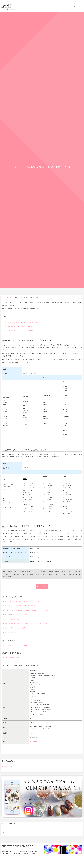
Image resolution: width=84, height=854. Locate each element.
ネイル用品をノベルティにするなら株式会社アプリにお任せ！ (21, 605)
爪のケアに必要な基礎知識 (12, 657)
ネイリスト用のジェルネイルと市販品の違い (16, 628)
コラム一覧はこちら (7, 766)
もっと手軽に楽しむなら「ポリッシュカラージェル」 (21, 326)
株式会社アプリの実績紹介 (12, 632)
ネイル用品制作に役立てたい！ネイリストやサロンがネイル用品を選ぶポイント (26, 623)
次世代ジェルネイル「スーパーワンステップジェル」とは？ (22, 322)
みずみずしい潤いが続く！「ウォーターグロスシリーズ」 (22, 330)
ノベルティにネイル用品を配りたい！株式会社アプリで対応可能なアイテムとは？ (26, 610)
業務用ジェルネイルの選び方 (12, 619)
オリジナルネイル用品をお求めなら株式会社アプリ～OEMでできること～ (24, 601)
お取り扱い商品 (5, 832)
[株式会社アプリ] (6, 6)
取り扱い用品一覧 (42, 586)
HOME (3, 297)
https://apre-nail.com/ (35, 741)
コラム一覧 (8, 297)
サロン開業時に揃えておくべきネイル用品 (16, 614)
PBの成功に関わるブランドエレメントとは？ (17, 645)
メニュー (4, 829)
